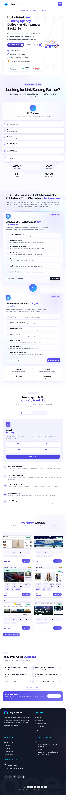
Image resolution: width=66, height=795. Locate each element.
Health (49, 589)
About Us (38, 717)
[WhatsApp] (19, 777)
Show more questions (33, 687)
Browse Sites (32, 456)
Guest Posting (24, 10)
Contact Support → (54, 696)
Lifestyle (22, 556)
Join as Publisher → (53, 360)
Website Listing (9, 742)
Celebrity (44, 556)
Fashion (16, 556)
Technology (18, 589)
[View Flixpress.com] (48, 575)
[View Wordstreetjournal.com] (17, 575)
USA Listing (7, 745)
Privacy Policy (39, 720)
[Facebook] (6, 777)
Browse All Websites (10, 634)
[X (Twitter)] (14, 777)
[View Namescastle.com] (17, 609)
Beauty (38, 556)
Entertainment (8, 556)
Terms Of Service (40, 723)
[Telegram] (23, 777)
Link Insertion (34, 10)
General (7, 589)
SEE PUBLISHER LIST (32, 45)
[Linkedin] (10, 777)
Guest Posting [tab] (27, 413)
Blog (36, 730)
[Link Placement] (13, 4)
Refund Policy (39, 727)
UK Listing (7, 748)
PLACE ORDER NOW (14, 45)
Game (43, 589)
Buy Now (25, 561)
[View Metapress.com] (48, 609)
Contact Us (38, 733)
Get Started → (55, 278)
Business (38, 589)
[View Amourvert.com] (17, 542)
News (12, 589)
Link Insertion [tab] (41, 413)
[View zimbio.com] (48, 542)
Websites (43, 10)
